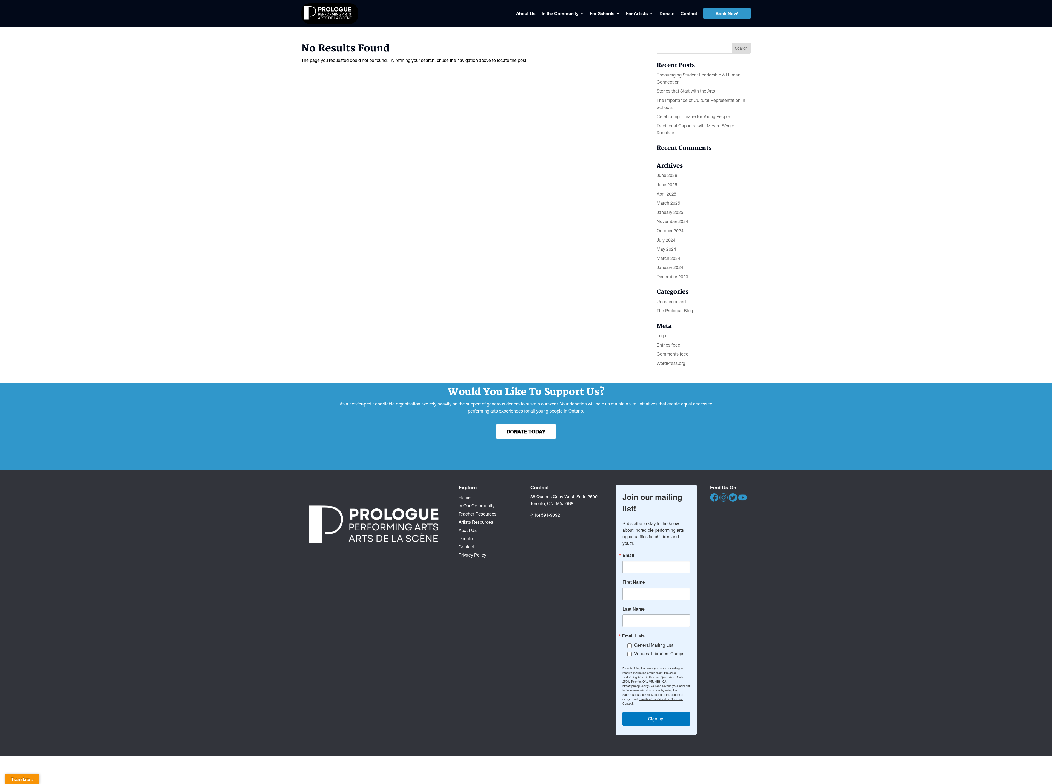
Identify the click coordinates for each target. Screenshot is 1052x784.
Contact (689, 13)
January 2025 (670, 212)
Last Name (633, 609)
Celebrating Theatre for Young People (693, 116)
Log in (663, 335)
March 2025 (668, 203)
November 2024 (672, 221)
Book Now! (727, 13)
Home (465, 497)
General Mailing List (653, 645)
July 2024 (666, 240)
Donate (666, 13)
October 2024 (670, 230)
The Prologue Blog (675, 310)
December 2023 (672, 276)
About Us (526, 13)
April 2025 (666, 193)
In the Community (560, 13)
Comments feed (672, 353)
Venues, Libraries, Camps (659, 653)
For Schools (602, 13)
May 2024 (666, 249)
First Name (633, 582)
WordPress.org (671, 363)
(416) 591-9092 (545, 515)
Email (628, 555)
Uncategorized (671, 301)
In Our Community (476, 505)
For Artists (637, 13)
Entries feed (668, 344)
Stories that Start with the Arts (686, 90)
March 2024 (668, 258)
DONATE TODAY (526, 431)
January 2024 (670, 267)
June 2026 (667, 175)
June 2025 (667, 184)
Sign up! (656, 719)
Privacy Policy (472, 555)
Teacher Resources (477, 513)
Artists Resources (476, 522)
